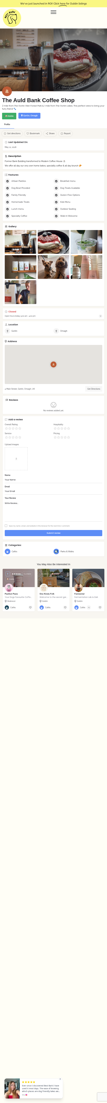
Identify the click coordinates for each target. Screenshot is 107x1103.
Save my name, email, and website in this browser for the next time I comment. (39, 526)
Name (7, 475)
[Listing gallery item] (20, 242)
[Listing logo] (7, 91)
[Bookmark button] (30, 607)
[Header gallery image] (27, 59)
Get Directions (93, 389)
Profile (7, 124)
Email (7, 486)
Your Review (10, 498)
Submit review (53, 533)
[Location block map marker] (53, 364)
